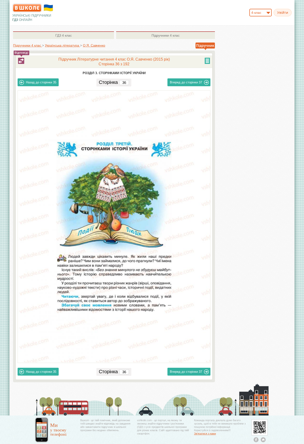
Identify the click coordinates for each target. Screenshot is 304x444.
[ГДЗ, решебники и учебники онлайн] (27, 7)
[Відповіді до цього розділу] (21, 61)
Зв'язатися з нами (205, 433)
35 (41, 82)
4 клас (63, 35)
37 (186, 82)
